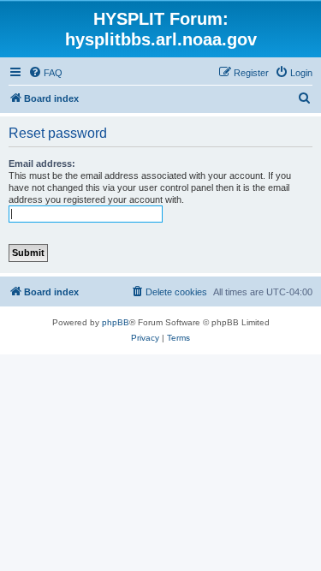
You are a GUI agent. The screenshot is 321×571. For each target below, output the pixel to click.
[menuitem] (45, 72)
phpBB (115, 322)
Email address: (42, 163)
